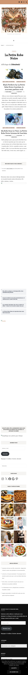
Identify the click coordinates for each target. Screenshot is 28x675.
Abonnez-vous (6, 628)
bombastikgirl (8, 91)
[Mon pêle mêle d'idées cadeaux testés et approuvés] (7, 550)
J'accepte (14, 668)
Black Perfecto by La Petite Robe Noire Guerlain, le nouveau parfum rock (14, 87)
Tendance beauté (21, 81)
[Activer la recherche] (26, 2)
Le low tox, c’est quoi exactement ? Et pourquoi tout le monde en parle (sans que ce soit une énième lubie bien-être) (14, 576)
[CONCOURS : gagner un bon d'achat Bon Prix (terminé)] (20, 523)
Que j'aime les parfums (8, 81)
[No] (26, 667)
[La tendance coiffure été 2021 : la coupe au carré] (20, 510)
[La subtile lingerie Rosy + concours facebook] (20, 537)
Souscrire (5, 454)
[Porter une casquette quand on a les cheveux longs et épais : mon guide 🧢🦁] (7, 537)
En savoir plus (14, 672)
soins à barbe (10, 168)
